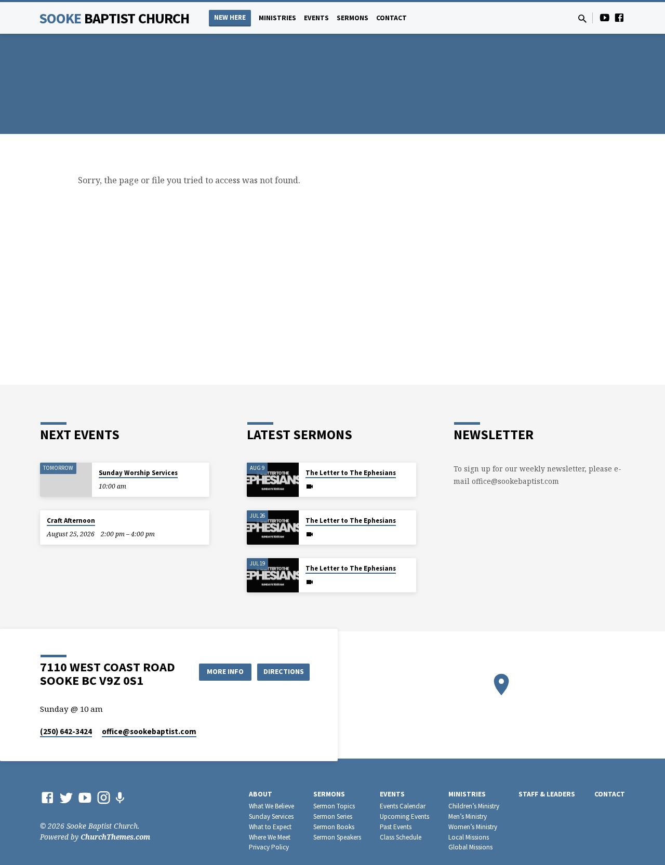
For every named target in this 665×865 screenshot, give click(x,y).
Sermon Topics (334, 806)
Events (316, 17)
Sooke (114, 18)
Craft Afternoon (71, 520)
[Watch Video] (309, 486)
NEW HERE (230, 17)
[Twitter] (66, 797)
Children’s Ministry (473, 806)
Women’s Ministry (472, 826)
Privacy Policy (269, 847)
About (260, 794)
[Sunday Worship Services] (66, 480)
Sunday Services (271, 816)
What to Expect (270, 826)
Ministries (277, 17)
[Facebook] (619, 17)
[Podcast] (120, 797)
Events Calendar (402, 806)
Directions (283, 671)
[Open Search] (582, 18)
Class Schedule (400, 837)
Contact (391, 17)
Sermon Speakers (337, 837)
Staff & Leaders (546, 794)
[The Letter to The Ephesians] (273, 480)
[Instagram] (103, 797)
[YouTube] (604, 17)
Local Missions (468, 837)
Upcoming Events (404, 816)
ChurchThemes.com (115, 837)
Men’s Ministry (467, 816)
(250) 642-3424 (66, 731)
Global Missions (470, 847)
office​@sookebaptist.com (149, 731)
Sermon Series (332, 816)
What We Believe (271, 806)
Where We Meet (269, 837)
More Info (225, 671)
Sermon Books (333, 826)
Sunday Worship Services (138, 472)
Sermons (352, 17)
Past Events (395, 826)
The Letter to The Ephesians (350, 472)
